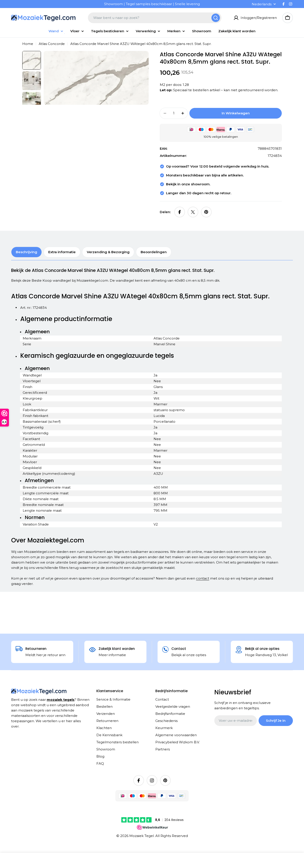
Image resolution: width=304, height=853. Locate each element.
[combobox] (154, 17)
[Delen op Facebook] (179, 212)
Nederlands (262, 4)
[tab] (26, 252)
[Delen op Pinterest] (206, 212)
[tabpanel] (146, 426)
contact (202, 578)
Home (27, 44)
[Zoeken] (215, 18)
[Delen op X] (193, 212)
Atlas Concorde (52, 44)
